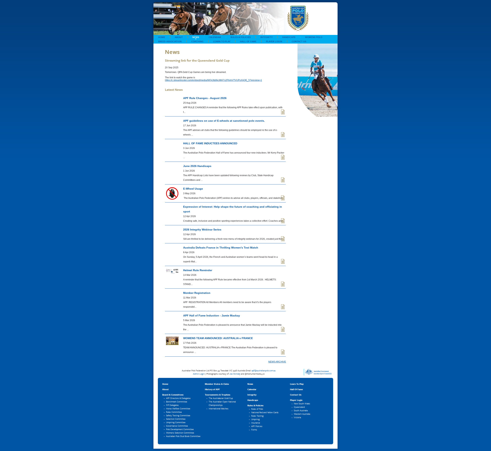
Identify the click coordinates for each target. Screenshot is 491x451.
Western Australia (302, 413)
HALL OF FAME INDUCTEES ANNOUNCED (210, 143)
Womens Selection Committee (180, 432)
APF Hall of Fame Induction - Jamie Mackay (211, 315)
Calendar (215, 37)
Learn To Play (221, 41)
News (195, 37)
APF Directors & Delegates (178, 398)
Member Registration (196, 292)
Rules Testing (257, 415)
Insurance (255, 422)
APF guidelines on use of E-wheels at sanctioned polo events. (224, 120)
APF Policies (256, 426)
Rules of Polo (257, 409)
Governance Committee (177, 425)
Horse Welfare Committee (178, 408)
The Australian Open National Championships (222, 403)
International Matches (218, 408)
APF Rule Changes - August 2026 (205, 98)
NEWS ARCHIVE (277, 361)
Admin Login (199, 373)
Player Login (274, 41)
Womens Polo (313, 37)
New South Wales (302, 403)
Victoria (297, 417)
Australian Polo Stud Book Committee (183, 436)
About (179, 37)
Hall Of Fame (248, 41)
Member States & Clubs (217, 384)
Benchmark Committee (176, 401)
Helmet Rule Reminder (197, 270)
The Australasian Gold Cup (221, 398)
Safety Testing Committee (178, 415)
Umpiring (255, 419)
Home (161, 37)
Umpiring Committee (175, 422)
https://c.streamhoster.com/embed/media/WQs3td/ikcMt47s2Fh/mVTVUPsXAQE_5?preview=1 (213, 80)
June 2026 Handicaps (197, 166)
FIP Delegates (172, 405)
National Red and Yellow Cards (264, 412)
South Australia (301, 410)
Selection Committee (175, 418)
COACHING (197, 41)
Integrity (266, 37)
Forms (254, 429)
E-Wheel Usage (193, 188)
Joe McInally (234, 373)
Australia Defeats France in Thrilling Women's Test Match (220, 247)
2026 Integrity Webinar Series (202, 229)
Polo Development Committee (180, 429)
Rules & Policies (241, 37)
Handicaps (288, 37)
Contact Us (299, 41)
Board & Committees (173, 394)
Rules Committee (174, 412)
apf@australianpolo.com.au (264, 370)
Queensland (299, 407)
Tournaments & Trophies (217, 394)
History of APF (212, 389)
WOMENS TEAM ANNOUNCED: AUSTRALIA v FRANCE (218, 338)
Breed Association (170, 41)
